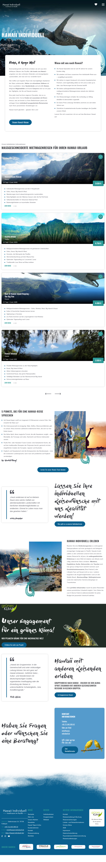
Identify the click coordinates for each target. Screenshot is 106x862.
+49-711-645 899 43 (68, 724)
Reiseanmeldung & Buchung (72, 817)
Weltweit (46, 819)
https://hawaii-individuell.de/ (14, 833)
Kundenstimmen (33, 828)
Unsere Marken (33, 819)
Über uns (31, 817)
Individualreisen (48, 814)
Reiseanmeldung (33, 833)
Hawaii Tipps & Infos (34, 825)
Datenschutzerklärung (70, 833)
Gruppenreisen (48, 817)
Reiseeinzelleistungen (70, 838)
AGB (64, 828)
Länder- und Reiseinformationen (73, 822)
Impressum (66, 830)
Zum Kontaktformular (70, 749)
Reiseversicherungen (70, 819)
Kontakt (30, 830)
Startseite (31, 814)
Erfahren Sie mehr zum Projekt (14, 645)
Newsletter (31, 822)
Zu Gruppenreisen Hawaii (65, 695)
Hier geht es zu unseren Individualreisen (70, 524)
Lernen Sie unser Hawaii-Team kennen (53, 469)
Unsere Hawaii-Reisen (20, 122)
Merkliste (31, 836)
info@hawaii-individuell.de (15, 830)
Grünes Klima (67, 825)
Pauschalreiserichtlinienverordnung (74, 836)
